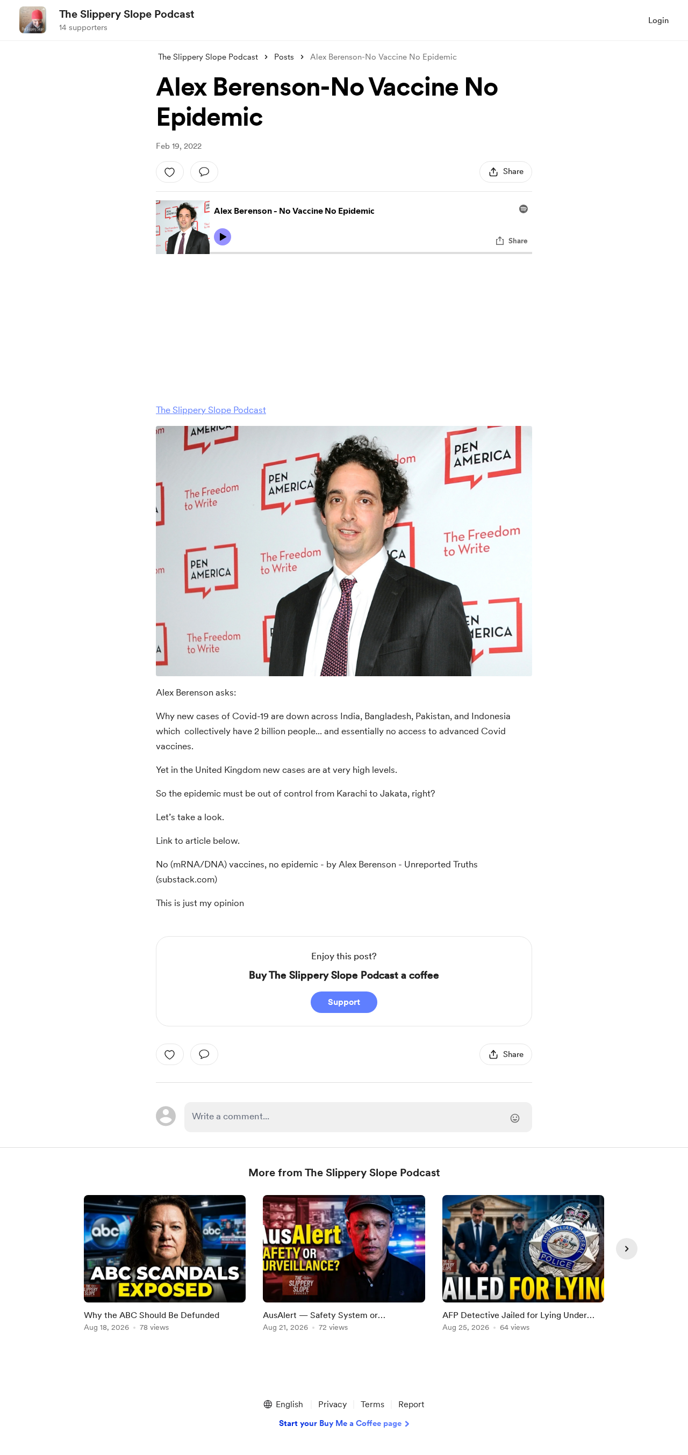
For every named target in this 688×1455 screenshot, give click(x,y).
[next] (626, 1248)
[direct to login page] (358, 1117)
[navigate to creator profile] (32, 19)
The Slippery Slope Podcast (127, 14)
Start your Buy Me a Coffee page (340, 1423)
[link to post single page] (165, 1265)
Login (658, 20)
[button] (282, 1404)
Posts (284, 57)
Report (411, 1404)
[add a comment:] (204, 172)
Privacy (332, 1404)
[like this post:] (170, 172)
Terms (372, 1404)
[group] (165, 1265)
